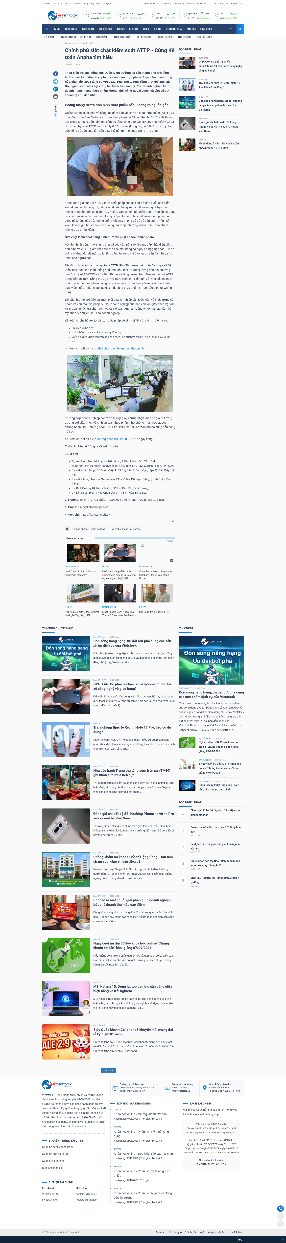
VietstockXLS (50, 1194)
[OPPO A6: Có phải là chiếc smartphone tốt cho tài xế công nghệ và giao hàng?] (187, 62)
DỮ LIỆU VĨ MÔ (85, 36)
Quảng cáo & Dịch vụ (230, 1232)
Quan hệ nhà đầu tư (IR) (56, 1153)
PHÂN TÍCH (191, 29)
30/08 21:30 (195, 818)
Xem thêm (108, 1070)
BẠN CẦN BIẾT (99, 637)
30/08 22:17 (195, 835)
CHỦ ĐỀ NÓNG (49, 36)
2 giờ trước (195, 886)
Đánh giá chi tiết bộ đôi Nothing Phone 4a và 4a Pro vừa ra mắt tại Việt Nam (219, 127)
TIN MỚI (56, 29)
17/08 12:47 (203, 140)
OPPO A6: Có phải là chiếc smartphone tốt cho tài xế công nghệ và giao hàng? (220, 66)
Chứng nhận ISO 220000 (113, 439)
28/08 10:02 (114, 896)
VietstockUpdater (86, 1194)
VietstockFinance (150, 3)
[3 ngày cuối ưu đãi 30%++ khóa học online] (187, 763)
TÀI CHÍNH (120, 29)
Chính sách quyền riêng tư (200, 1232)
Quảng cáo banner (53, 1160)
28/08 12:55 (114, 853)
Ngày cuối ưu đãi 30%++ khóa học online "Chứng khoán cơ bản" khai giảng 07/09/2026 (219, 747)
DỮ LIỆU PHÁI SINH (144, 36)
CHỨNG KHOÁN (71, 29)
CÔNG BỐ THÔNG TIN (68, 36)
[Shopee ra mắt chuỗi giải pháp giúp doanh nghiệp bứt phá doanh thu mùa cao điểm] (66, 912)
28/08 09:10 (114, 939)
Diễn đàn (190, 3)
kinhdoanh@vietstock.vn (132, 1090)
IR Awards (201, 3)
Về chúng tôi (175, 1232)
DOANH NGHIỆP (88, 29)
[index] (88, 14)
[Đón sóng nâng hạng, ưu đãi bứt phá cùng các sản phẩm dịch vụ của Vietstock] (187, 102)
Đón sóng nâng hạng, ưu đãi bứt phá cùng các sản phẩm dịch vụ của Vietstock (220, 105)
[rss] (241, 3)
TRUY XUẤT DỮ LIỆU (204, 36)
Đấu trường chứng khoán (172, 3)
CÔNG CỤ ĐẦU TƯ (184, 36)
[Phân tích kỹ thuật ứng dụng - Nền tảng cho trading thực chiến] (187, 785)
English (234, 3)
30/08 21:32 (195, 869)
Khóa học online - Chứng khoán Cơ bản (140, 1114)
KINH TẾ (146, 29)
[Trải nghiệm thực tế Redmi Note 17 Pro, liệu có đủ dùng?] (187, 84)
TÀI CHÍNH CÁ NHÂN (174, 29)
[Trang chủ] (57, 1084)
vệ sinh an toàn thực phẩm (126, 529)
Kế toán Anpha (80, 529)
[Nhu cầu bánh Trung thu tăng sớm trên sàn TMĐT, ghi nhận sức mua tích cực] (66, 782)
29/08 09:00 (203, 118)
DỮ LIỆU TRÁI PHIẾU (165, 36)
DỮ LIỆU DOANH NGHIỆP (122, 36)
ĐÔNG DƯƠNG (206, 29)
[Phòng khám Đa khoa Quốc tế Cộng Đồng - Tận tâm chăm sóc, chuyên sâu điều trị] (66, 869)
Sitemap (160, 1232)
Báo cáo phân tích (52, 1167)
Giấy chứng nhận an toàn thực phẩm (121, 348)
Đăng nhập (223, 3)
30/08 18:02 (195, 852)
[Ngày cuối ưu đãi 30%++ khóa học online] (187, 742)
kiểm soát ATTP (99, 529)
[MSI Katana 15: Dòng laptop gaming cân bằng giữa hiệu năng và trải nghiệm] (66, 998)
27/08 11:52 (114, 1026)
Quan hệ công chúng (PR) (57, 1147)
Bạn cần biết (185, 688)
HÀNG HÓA (133, 29)
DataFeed (48, 1188)
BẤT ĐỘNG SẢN (105, 29)
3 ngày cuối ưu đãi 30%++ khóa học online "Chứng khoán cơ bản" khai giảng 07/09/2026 (220, 768)
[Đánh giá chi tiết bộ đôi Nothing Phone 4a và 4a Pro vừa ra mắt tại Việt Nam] (187, 123)
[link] (231, 29)
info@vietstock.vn (181, 1090)
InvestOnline (49, 1199)
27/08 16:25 (114, 982)
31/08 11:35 (203, 97)
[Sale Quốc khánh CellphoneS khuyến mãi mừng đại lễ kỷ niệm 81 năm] (66, 1041)
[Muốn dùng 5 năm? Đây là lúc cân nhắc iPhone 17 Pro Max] (187, 144)
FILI (174, 521)
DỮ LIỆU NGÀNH (102, 36)
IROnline (81, 1188)
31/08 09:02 (203, 58)
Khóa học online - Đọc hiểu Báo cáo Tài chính (144, 1153)
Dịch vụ (212, 3)
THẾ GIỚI (157, 29)
